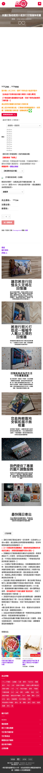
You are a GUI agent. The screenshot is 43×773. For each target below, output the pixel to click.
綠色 (8, 699)
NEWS (4, 720)
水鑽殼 (27, 692)
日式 (12, 692)
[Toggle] (40, 720)
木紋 (17, 692)
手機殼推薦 (5, 692)
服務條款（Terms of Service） (24, 763)
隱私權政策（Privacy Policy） (21, 764)
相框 (26, 230)
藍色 (16, 702)
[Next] (41, 653)
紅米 (38, 695)
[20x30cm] (23, 132)
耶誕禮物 (14, 699)
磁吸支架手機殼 (15, 695)
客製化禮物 (5, 689)
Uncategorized (24, 19)
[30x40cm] (23, 138)
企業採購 (5, 748)
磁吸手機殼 (5, 695)
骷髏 (3, 706)
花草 (29, 699)
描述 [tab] (3, 247)
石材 (37, 692)
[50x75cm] (23, 146)
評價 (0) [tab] (4, 253)
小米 (12, 689)
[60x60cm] (23, 148)
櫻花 (21, 692)
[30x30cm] (23, 136)
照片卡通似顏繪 (7, 728)
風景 (38, 702)
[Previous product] (23, 22)
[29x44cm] (23, 134)
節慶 (28, 695)
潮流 (32, 692)
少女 (17, 689)
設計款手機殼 (7, 744)
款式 (3, 137)
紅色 (3, 699)
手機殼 (36, 689)
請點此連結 (14, 166)
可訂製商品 (6, 736)
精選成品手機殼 (7, 740)
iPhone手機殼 (6, 682)
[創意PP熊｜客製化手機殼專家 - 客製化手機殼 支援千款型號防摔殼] (21, 3)
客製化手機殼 (20, 685)
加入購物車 (8, 222)
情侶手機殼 (23, 689)
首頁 (13, 19)
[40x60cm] (23, 142)
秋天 (23, 695)
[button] (3, 4)
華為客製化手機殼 (7, 702)
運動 (24, 702)
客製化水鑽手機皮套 (32, 685)
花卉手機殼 (22, 699)
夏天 (3, 685)
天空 (8, 685)
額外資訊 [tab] (5, 250)
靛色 (33, 702)
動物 (24, 682)
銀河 (29, 702)
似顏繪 (14, 682)
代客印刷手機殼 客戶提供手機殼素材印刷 (8, 662)
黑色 (8, 706)
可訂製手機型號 (7, 732)
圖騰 (36, 682)
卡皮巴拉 (30, 682)
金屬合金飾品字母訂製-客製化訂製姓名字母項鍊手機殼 (31, 662)
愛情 (30, 689)
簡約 (33, 695)
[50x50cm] (23, 144)
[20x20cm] (23, 130)
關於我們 (10, 763)
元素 (19, 682)
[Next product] (19, 22)
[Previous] (1, 653)
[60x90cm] (23, 150)
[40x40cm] (23, 140)
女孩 (13, 685)
